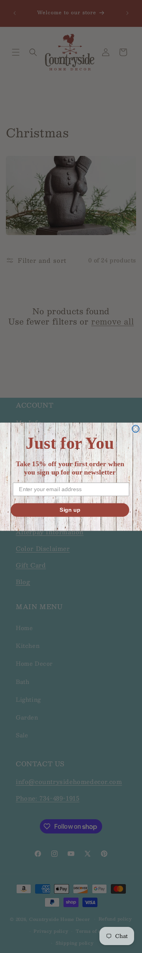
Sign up (70, 510)
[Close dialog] (135, 428)
